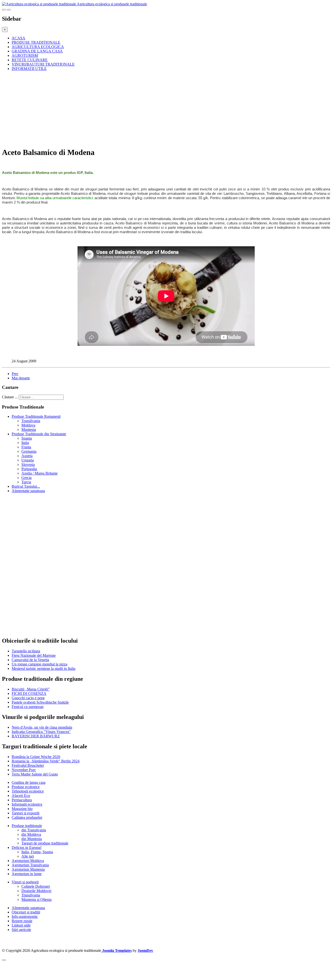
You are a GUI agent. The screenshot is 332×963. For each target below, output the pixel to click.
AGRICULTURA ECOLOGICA (38, 47)
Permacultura (22, 800)
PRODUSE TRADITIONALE (36, 42)
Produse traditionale (27, 826)
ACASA (18, 38)
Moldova (28, 425)
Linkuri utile (21, 925)
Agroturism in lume (27, 874)
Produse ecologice (26, 787)
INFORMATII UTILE (29, 69)
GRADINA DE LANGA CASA (37, 51)
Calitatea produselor (27, 817)
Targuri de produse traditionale (44, 843)
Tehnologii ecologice (28, 791)
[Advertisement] (148, 109)
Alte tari (27, 856)
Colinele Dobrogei (35, 886)
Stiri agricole (21, 930)
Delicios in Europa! (27, 847)
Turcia (26, 482)
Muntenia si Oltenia (36, 899)
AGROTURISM (25, 55)
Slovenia (28, 464)
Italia (25, 443)
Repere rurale (22, 921)
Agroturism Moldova (28, 861)
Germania (28, 451)
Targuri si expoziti (25, 813)
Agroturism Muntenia (28, 869)
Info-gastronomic (25, 916)
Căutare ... (10, 397)
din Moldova (31, 834)
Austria (27, 456)
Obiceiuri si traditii (26, 912)
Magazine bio (22, 809)
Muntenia (28, 429)
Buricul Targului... (26, 486)
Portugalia (29, 469)
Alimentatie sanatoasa (28, 491)
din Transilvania (33, 830)
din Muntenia (31, 839)
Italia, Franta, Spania (37, 852)
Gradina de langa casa (28, 782)
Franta (26, 447)
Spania (26, 438)
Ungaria (27, 460)
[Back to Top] (4, 960)
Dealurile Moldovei (36, 891)
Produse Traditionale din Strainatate (39, 434)
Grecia (26, 478)
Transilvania (30, 421)
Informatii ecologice (27, 804)
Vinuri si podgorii (25, 882)
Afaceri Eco (21, 795)
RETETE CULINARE (30, 60)
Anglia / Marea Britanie (39, 473)
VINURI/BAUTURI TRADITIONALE (43, 64)
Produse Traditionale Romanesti (36, 416)
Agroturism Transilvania (30, 865)
